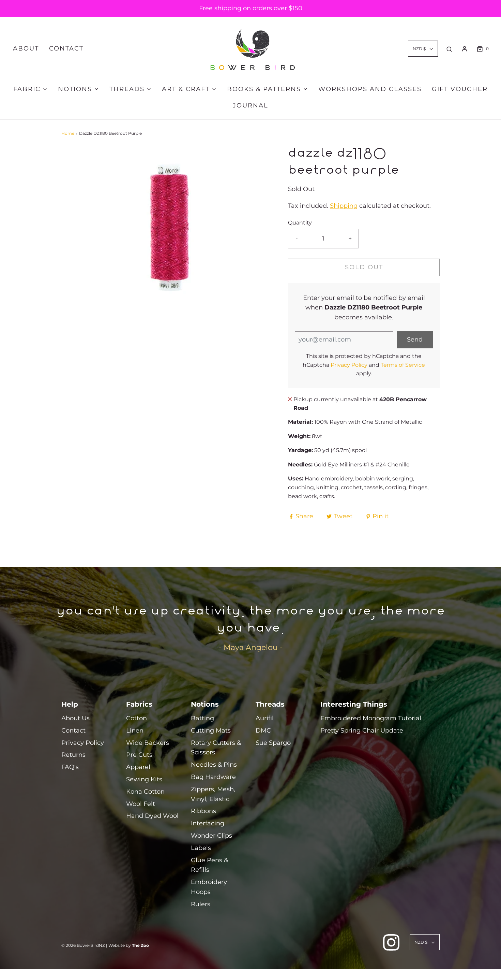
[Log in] (464, 49)
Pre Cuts (139, 754)
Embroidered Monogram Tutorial (370, 718)
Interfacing (207, 823)
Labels (201, 848)
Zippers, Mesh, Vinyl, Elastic (213, 794)
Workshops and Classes (370, 89)
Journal (250, 105)
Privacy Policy (349, 365)
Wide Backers (147, 743)
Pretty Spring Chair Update (361, 730)
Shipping (344, 205)
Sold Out (364, 267)
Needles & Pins (214, 764)
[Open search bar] (449, 49)
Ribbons (203, 811)
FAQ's (70, 767)
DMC (263, 730)
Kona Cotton (145, 791)
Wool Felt (140, 804)
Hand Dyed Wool (152, 816)
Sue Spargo (273, 743)
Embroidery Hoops (209, 887)
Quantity (300, 222)
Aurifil (265, 718)
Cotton (136, 718)
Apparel (138, 767)
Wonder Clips (211, 835)
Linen (134, 730)
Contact (66, 48)
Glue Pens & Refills (209, 865)
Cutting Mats (211, 730)
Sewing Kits (144, 779)
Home (67, 133)
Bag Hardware (213, 777)
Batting (202, 718)
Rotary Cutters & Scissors (216, 747)
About (26, 48)
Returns (73, 754)
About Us (75, 718)
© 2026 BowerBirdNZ (83, 945)
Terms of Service (403, 365)
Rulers (200, 904)
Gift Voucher (460, 89)
